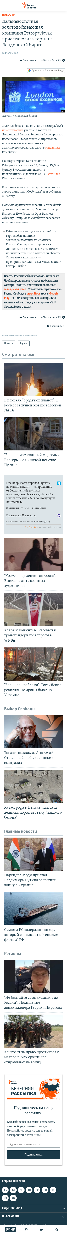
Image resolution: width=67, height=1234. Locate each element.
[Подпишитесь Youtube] (29, 1190)
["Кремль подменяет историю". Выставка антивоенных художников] (33, 554)
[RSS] (53, 1190)
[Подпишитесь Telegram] (37, 1190)
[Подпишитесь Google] (5, 1190)
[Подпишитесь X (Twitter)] (21, 1190)
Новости (8, 15)
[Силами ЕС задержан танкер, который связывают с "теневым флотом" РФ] (33, 908)
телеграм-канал (15, 289)
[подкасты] (26, 1229)
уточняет (54, 174)
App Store (33, 293)
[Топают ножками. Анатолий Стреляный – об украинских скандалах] (33, 731)
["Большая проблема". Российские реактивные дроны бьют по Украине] (33, 664)
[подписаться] (13, 1198)
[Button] (27, 60)
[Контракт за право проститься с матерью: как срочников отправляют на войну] (33, 1031)
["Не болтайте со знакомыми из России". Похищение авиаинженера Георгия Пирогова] (33, 976)
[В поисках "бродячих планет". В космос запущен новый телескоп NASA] (33, 379)
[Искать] (57, 1229)
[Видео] (41, 1229)
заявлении (52, 147)
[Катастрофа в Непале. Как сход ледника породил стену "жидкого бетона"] (33, 786)
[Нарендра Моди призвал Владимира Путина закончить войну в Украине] (33, 854)
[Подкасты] (5, 1198)
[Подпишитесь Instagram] (45, 1190)
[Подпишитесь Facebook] (13, 1190)
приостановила (12, 130)
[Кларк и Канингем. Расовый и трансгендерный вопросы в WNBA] (33, 609)
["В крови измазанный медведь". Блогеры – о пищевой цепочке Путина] (33, 433)
